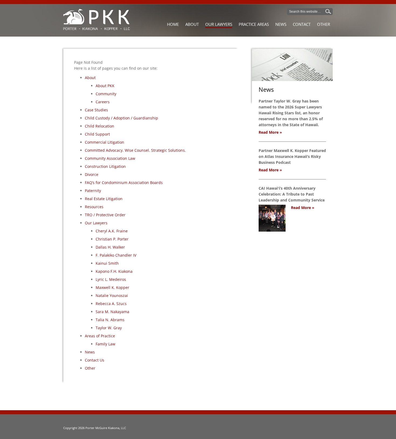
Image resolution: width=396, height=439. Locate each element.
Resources (94, 206)
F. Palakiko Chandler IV (116, 255)
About (90, 77)
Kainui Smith (107, 263)
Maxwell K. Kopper (112, 287)
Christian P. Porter (112, 239)
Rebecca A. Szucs (111, 303)
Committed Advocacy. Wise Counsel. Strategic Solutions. (135, 150)
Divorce (91, 174)
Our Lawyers (96, 222)
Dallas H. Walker (110, 247)
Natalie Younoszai (112, 295)
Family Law (105, 343)
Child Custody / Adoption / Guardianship (121, 118)
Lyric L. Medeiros (111, 279)
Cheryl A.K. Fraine (112, 230)
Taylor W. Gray (109, 327)
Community (106, 93)
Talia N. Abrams (110, 319)
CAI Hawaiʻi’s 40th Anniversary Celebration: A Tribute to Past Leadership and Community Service (292, 194)
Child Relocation (99, 126)
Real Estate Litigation (104, 198)
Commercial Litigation (104, 142)
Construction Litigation (105, 166)
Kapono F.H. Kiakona (114, 271)
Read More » (270, 132)
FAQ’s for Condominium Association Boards (124, 182)
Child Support (97, 134)
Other (90, 368)
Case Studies (96, 109)
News (90, 352)
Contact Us (94, 360)
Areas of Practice (100, 335)
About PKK (105, 85)
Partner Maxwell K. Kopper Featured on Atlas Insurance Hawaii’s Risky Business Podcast (292, 156)
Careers (103, 101)
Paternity (93, 190)
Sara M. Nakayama (112, 311)
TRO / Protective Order (105, 214)
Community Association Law (110, 158)
